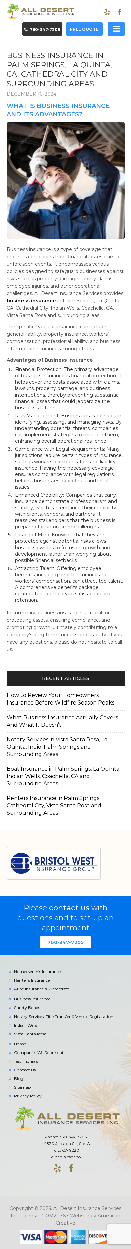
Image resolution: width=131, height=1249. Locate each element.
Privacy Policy (28, 1095)
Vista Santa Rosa (30, 1033)
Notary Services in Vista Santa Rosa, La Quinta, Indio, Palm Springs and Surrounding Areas (57, 746)
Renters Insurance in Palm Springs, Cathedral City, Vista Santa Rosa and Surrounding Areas (54, 805)
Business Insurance (32, 998)
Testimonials (26, 1061)
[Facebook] (119, 12)
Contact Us (25, 1069)
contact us (69, 907)
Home (20, 1043)
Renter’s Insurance (32, 980)
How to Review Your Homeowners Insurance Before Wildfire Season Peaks (60, 699)
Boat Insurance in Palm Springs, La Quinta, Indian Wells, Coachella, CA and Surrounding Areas (63, 776)
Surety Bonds (27, 1007)
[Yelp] (107, 12)
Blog (18, 1078)
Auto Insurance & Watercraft (41, 988)
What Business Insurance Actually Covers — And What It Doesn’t (66, 721)
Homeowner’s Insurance (37, 971)
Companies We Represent (39, 1052)
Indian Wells (25, 1025)
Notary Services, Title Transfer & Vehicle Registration (63, 1016)
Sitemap (22, 1087)
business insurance (31, 301)
